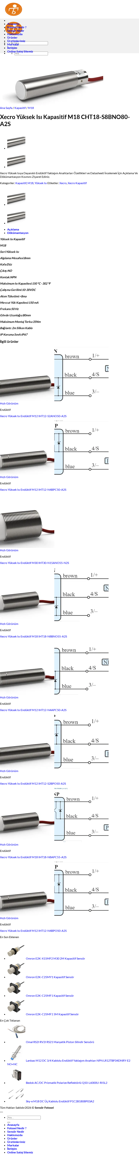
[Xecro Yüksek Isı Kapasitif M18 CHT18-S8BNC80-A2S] (16, 166)
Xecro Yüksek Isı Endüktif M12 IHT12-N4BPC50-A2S (33, 489)
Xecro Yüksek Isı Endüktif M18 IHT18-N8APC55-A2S (33, 857)
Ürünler (12, 37)
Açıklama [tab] (13, 229)
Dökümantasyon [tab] (17, 232)
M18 (31, 107)
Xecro (63, 183)
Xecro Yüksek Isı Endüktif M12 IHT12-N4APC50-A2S (33, 710)
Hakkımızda (14, 34)
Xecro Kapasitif (77, 183)
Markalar (13, 44)
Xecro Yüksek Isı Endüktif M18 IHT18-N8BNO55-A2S (33, 636)
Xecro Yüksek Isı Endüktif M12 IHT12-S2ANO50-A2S (33, 416)
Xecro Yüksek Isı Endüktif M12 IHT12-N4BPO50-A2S (33, 930)
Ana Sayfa (6, 107)
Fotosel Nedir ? (16, 27)
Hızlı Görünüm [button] (9, 403)
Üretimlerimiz (16, 41)
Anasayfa (13, 23)
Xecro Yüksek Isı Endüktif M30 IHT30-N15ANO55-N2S (34, 562)
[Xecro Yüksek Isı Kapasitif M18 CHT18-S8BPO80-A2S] (16, 148)
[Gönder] (8, 1122)
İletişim (12, 47)
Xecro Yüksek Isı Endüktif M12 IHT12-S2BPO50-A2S (33, 783)
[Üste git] (1, 1112)
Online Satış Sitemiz (20, 51)
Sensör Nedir (15, 30)
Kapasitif (20, 107)
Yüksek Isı (41, 183)
